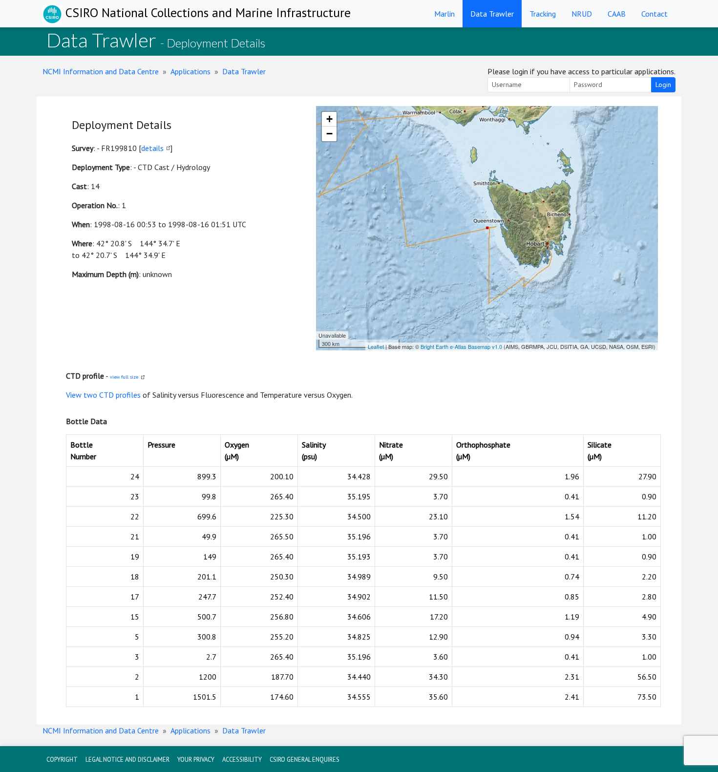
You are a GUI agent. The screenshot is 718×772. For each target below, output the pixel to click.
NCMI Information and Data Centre (100, 71)
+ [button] (329, 119)
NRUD (581, 14)
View (75, 395)
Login (663, 84)
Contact (654, 14)
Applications (190, 71)
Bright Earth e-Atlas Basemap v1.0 (461, 346)
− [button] (329, 134)
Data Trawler (492, 14)
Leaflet (376, 346)
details (152, 148)
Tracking (542, 14)
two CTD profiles (112, 395)
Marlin (444, 14)
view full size (124, 377)
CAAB (617, 14)
